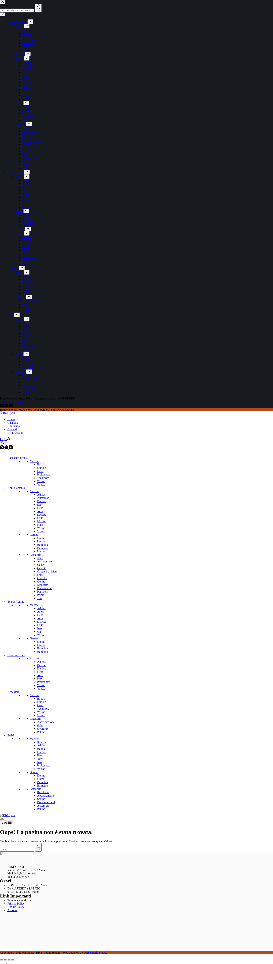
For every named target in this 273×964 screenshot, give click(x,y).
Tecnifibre (43, 477)
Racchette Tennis (17, 457)
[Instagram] (2, 448)
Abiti (40, 558)
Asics (40, 611)
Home (11, 419)
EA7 (40, 504)
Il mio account (15, 432)
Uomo (41, 541)
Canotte (41, 568)
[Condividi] (8, 959)
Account (12, 910)
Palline (41, 732)
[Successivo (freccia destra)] (5, 963)
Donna (41, 538)
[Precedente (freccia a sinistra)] (1, 963)
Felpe (40, 574)
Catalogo (12, 422)
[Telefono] (11, 448)
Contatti (12, 429)
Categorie (35, 788)
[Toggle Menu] (1, 452)
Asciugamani (45, 561)
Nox (39, 628)
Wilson (41, 481)
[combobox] (17, 850)
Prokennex (43, 474)
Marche (34, 461)
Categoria (35, 554)
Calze (40, 564)
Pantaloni (42, 591)
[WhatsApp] (6, 448)
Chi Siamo (13, 426)
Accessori (13, 691)
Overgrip (42, 728)
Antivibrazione (46, 722)
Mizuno (41, 521)
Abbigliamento (16, 487)
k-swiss (41, 621)
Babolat (41, 464)
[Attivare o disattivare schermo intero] (5, 959)
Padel (10, 735)
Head (40, 471)
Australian (43, 497)
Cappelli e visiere (47, 571)
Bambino (42, 548)
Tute (39, 598)
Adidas (41, 494)
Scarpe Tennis (15, 601)
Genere (34, 534)
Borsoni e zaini (16, 655)
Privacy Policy (16, 903)
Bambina (42, 544)
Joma (40, 511)
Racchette (43, 792)
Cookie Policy (15, 906)
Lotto (40, 518)
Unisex (41, 551)
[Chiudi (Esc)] (12, 959)
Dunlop (41, 467)
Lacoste (41, 514)
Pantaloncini (44, 588)
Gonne (41, 581)
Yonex (41, 484)
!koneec (41, 742)
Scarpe (41, 798)
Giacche (42, 578)
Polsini (41, 594)
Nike (40, 524)
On (39, 631)
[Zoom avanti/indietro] (1, 959)
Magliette (42, 584)
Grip (40, 725)
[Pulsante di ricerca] (38, 847)
